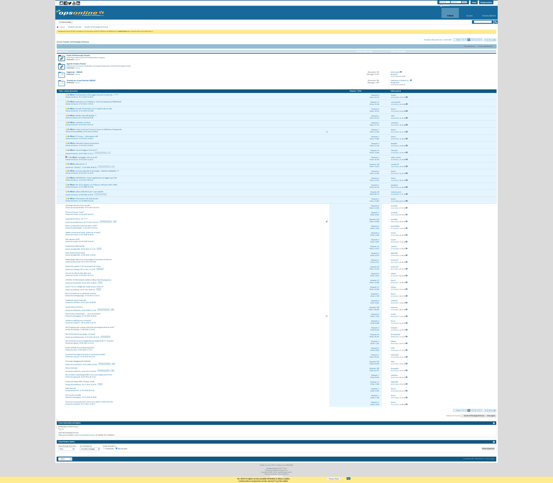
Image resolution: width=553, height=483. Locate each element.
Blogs (470, 16)
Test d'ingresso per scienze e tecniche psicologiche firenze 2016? (89, 327)
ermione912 (77, 365)
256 (377, 219)
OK (348, 478)
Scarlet (75, 214)
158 (378, 164)
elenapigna (77, 316)
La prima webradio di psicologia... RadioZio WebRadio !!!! (97, 171)
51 (481, 40)
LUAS (75, 350)
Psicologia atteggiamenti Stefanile (78, 361)
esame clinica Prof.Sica (74, 307)
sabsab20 (76, 404)
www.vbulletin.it (283, 474)
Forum (450, 16)
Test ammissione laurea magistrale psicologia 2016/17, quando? (89, 341)
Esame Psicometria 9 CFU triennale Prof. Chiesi (83, 266)
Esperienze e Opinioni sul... (400, 80)
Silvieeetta (77, 310)
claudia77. (76, 323)
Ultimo (490, 40)
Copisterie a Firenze (82, 123)
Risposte (353, 91)
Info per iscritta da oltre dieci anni (78, 273)
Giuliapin (76, 330)
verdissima (77, 371)
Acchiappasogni (78, 296)
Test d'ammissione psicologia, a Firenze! (80, 334)
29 (378, 280)
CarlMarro (76, 302)
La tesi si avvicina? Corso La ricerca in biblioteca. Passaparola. (98, 129)
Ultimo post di (396, 91)
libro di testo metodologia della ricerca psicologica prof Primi (88, 375)
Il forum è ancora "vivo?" (74, 212)
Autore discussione (71, 91)
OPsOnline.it (479, 459)
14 (378, 102)
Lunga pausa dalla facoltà (74, 246)
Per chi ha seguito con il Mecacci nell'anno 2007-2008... (96, 185)
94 (378, 150)
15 (378, 382)
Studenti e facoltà (74, 27)
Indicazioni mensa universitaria (87, 143)
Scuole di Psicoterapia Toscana (78, 56)
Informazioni (395, 72)
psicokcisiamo (78, 222)
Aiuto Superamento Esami (75, 253)
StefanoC (76, 290)
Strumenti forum (469, 46)
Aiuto (474, 2)
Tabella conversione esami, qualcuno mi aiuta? (83, 233)
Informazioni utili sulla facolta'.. (87, 199)
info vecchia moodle (73, 395)
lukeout (75, 343)
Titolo (61, 91)
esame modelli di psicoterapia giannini (79, 348)
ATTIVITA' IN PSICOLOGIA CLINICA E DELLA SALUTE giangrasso (88, 280)
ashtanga (76, 269)
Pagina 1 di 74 (461, 40)
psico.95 (76, 390)
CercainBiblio (78, 132)
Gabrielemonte (78, 337)
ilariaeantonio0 (78, 208)
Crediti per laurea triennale (75, 300)
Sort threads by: (86, 446)
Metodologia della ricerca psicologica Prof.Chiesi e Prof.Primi (88, 260)
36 (113, 364)
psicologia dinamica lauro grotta (77, 205)
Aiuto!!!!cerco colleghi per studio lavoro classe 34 (84, 287)
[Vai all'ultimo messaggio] (407, 97)
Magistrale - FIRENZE (74, 72)
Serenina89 (77, 283)
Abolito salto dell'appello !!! (85, 116)
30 (378, 267)
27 (378, 287)
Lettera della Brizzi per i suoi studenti (89, 192)
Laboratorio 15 (81, 164)
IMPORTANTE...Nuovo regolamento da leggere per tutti (96, 178)
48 (112, 309)
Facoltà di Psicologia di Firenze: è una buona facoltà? (85, 354)
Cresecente (109, 449)
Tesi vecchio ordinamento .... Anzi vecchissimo (82, 314)
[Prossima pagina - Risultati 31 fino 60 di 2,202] (485, 40)
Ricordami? (446, 5)
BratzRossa (77, 385)
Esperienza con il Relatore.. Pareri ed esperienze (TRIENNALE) (98, 102)
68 (378, 192)
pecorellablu (77, 228)
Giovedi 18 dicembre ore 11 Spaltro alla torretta (93, 109)
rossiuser (76, 357)
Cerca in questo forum (486, 46)
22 (112, 370)
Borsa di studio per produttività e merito (80, 293)
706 (377, 307)
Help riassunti (70, 388)
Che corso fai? (92, 157)
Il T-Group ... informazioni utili (86, 136)
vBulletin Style (270, 468)
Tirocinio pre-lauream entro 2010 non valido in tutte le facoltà (89, 402)
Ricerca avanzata (486, 26)
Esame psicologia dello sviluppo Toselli (79, 382)
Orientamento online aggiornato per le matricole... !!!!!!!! (97, 95)
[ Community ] (65, 22)
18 (115, 221)
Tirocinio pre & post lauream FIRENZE (81, 81)
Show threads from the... (67, 446)
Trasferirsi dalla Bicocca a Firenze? (78, 321)
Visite (359, 91)
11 (477, 40)
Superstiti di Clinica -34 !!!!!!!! (76, 219)
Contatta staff (468, 459)
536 (377, 362)
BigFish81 (76, 249)
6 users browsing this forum (84, 435)
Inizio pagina (491, 416)
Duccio (77, 60)
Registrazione (486, 2)
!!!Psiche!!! (77, 167)
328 (377, 368)
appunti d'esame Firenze (76, 64)
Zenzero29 (77, 262)
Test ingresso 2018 (72, 239)
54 (378, 335)
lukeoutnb (76, 377)
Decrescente (122, 449)
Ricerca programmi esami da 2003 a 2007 (81, 226)
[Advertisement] (276, 438)
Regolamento (489, 16)
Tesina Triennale (71, 368)
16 (378, 246)
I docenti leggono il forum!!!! (86, 150)
